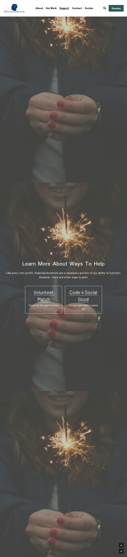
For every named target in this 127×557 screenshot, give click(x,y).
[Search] (104, 8)
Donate (116, 8)
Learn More (19, 544)
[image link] (14, 8)
